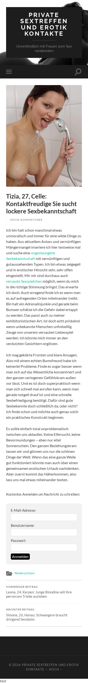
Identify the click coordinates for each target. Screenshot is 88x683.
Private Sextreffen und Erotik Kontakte (44, 24)
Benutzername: (22, 525)
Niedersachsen (24, 573)
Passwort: (18, 540)
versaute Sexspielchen (24, 281)
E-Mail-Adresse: (23, 510)
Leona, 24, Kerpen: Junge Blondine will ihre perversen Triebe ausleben (39, 592)
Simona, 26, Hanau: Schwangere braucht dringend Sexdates (37, 614)
